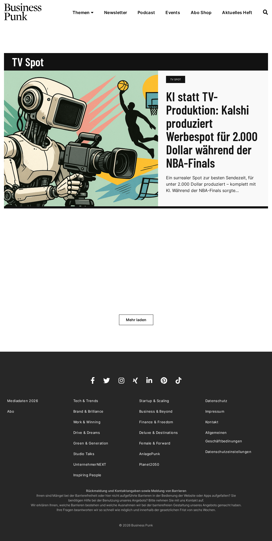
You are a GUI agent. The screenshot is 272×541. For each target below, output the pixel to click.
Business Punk (23, 12)
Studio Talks (84, 454)
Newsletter (115, 12)
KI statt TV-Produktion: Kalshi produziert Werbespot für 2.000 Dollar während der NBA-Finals (212, 129)
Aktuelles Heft (237, 12)
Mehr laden (136, 319)
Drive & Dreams (86, 432)
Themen (82, 12)
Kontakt (212, 422)
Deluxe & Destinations (158, 432)
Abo (10, 411)
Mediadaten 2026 (22, 401)
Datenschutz (216, 401)
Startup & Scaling (154, 401)
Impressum (214, 411)
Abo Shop (201, 12)
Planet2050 (149, 464)
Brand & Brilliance (88, 411)
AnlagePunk (149, 454)
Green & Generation (90, 443)
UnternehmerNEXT (89, 464)
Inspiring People (87, 475)
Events (172, 12)
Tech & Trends (85, 401)
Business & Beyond (156, 411)
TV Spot (175, 79)
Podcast (146, 12)
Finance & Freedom (156, 422)
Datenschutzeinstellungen (228, 452)
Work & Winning (87, 422)
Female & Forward (154, 443)
